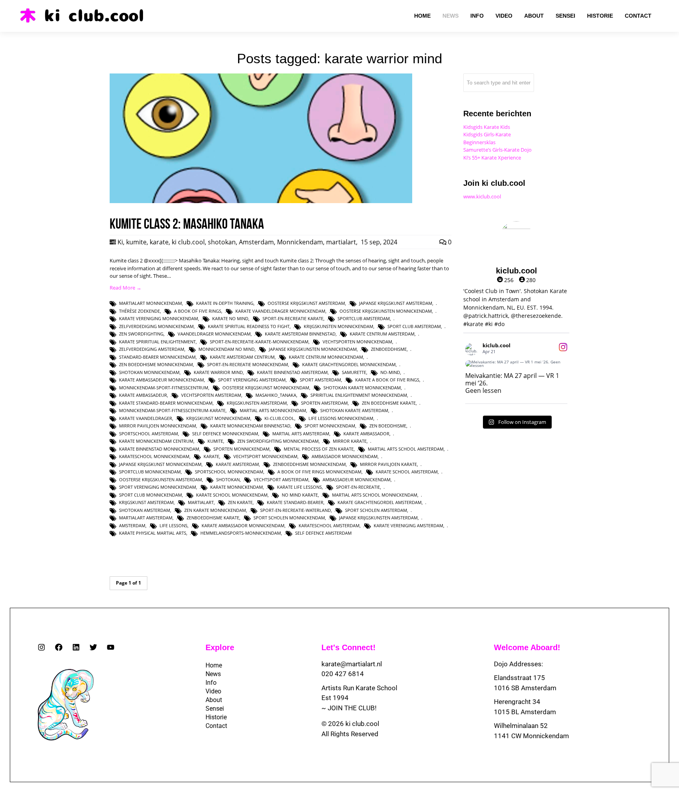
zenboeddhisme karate (213, 518)
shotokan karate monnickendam (362, 387)
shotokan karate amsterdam (354, 410)
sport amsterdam (320, 380)
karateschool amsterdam (329, 525)
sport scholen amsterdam (376, 510)
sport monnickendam (330, 426)
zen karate (240, 502)
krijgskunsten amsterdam (257, 403)
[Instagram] (41, 647)
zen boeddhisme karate (389, 403)
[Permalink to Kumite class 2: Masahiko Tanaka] (261, 201)
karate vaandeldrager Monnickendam (280, 311)
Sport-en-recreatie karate (292, 318)
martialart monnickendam (150, 303)
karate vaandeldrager (145, 418)
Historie (216, 717)
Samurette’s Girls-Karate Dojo (497, 149)
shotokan (222, 242)
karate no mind (230, 318)
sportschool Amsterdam (148, 433)
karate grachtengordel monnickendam (349, 364)
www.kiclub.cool (482, 196)
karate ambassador (366, 433)
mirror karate (350, 441)
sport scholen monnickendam (289, 518)
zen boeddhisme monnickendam (156, 364)
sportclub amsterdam (364, 318)
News (213, 674)
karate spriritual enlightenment (157, 342)
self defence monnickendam (225, 433)
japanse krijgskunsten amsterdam (378, 518)
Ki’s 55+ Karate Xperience (492, 157)
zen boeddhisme (387, 426)
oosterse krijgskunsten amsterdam (160, 479)
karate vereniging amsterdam (408, 525)
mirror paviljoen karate (388, 464)
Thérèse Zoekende (139, 311)
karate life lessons (299, 487)
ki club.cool (188, 242)
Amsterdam (256, 242)
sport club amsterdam (414, 326)
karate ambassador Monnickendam (243, 525)
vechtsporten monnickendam (357, 342)
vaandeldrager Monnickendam (214, 334)
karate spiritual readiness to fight (249, 326)
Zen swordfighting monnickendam (278, 441)
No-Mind (390, 372)
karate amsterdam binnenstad (300, 334)
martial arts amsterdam (300, 433)
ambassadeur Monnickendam (357, 479)
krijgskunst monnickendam (218, 418)
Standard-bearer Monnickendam (157, 357)
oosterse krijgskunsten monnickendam (386, 311)
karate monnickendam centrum (156, 441)
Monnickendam (300, 242)
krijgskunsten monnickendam (338, 326)
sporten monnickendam (241, 449)
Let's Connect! (348, 647)
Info (211, 682)
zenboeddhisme (389, 349)
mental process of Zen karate (319, 449)
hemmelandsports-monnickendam (240, 533)
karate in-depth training (224, 303)
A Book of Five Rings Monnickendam (319, 472)
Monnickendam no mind (226, 349)
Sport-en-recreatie (358, 487)
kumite (136, 242)
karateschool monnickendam (154, 456)
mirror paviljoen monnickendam (157, 426)
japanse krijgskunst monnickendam (160, 464)
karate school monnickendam (232, 495)
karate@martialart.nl (351, 664)
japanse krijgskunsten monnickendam (313, 349)
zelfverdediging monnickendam (156, 326)
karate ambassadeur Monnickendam (161, 380)
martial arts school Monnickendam (374, 495)
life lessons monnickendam (340, 418)
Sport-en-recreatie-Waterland (295, 510)
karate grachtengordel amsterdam (380, 502)
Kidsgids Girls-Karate (487, 134)
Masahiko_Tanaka (275, 395)
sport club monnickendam (150, 495)
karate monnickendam (236, 487)
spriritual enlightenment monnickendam (358, 395)
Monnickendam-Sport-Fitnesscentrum (163, 387)
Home (214, 665)
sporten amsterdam (324, 403)
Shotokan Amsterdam (144, 510)
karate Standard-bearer (295, 502)
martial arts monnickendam (273, 410)
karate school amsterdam (407, 472)
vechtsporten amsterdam (211, 395)
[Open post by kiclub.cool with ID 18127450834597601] (516, 363)
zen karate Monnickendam (215, 510)
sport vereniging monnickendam (157, 487)
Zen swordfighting (141, 334)
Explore (220, 647)
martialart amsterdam (146, 518)
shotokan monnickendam (149, 372)
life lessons (173, 525)
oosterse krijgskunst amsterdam (306, 303)
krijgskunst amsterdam (146, 502)
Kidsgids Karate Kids (486, 126)
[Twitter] (93, 647)
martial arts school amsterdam (406, 449)
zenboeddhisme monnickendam (309, 464)
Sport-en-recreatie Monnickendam (247, 364)
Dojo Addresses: (518, 664)
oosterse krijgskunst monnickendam (265, 387)
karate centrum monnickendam (326, 357)
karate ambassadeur (143, 395)
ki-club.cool (279, 418)
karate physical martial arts (152, 533)
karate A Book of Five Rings (387, 380)
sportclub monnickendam (150, 472)
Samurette (354, 372)
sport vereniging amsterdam (252, 380)
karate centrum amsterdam (382, 334)
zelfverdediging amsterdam (151, 349)
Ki (120, 242)
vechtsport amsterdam (281, 479)
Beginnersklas (479, 142)
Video (213, 691)
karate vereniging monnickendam (158, 318)
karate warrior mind (218, 372)
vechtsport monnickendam (265, 456)
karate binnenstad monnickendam (159, 449)
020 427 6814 (342, 674)
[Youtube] (110, 647)
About (214, 700)
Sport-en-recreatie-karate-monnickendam (259, 342)
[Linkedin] (76, 647)
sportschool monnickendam (229, 472)
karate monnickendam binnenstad (250, 426)
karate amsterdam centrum (242, 357)
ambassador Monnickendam (345, 456)
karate (159, 242)
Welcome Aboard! (527, 647)
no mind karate (300, 495)
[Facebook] (58, 647)
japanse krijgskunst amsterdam (395, 303)
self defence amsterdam (323, 533)
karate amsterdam (237, 464)
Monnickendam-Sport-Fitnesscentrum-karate (172, 410)
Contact (216, 726)
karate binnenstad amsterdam (292, 372)
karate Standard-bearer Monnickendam (166, 403)
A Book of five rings (197, 311)
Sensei (215, 708)
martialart (341, 242)
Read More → (125, 287)
